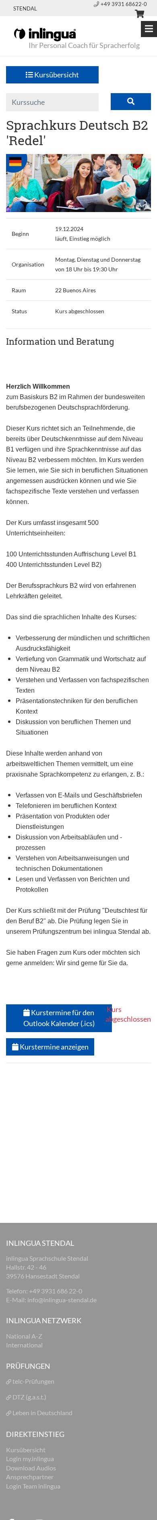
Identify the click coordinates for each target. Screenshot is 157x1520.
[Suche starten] (131, 101)
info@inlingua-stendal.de (62, 1299)
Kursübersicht (56, 74)
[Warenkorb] (136, 15)
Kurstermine (54, 1046)
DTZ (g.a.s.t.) (29, 1397)
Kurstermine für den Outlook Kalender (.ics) (59, 1018)
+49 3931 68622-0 (124, 4)
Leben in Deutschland (42, 1412)
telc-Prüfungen (33, 1381)
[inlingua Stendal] (45, 33)
